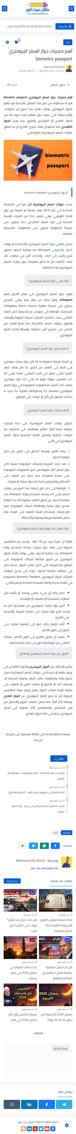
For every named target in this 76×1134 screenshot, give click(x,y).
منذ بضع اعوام (55, 767)
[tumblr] (12, 1104)
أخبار (68, 42)
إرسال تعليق (60, 1048)
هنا (36, 740)
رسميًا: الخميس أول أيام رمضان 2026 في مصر (23, 1017)
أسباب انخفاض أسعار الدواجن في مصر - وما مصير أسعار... (38, 809)
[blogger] (23, 1128)
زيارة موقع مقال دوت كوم (44, 868)
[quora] (35, 1128)
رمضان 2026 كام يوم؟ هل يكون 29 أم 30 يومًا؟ (56, 1017)
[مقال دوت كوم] (38, 8)
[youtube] (46, 1128)
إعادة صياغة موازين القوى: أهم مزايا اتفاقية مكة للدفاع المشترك (55, 925)
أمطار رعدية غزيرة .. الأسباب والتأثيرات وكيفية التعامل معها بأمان (28, 26)
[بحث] (4, 8)
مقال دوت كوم (25, 1122)
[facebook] (47, 1104)
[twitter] (41, 1128)
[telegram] (64, 1104)
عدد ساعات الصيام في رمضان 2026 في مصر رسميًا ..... (23, 972)
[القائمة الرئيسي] (71, 8)
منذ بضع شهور (63, 962)
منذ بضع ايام (64, 914)
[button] (55, 846)
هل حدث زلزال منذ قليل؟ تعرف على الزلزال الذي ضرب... (22, 925)
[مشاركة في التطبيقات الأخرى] (22, 846)
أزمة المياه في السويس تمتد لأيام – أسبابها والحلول (36, 792)
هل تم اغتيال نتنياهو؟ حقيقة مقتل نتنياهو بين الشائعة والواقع (57, 972)
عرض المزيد (12, 881)
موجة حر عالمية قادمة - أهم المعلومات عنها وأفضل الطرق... (36, 776)
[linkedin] (29, 1104)
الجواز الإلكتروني (61, 250)
